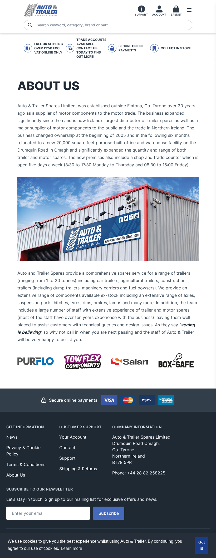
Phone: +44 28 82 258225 (138, 472)
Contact (67, 447)
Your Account (72, 437)
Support (67, 458)
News (11, 437)
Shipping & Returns (78, 468)
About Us (15, 475)
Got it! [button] (201, 545)
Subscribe (109, 513)
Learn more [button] (71, 548)
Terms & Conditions (25, 464)
